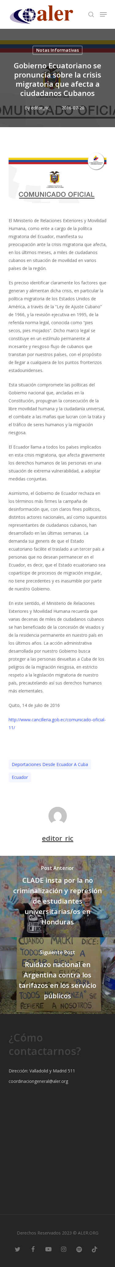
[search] (91, 14)
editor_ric (40, 108)
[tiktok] (94, 1248)
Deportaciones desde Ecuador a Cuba (50, 764)
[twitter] (17, 1248)
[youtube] (48, 1248)
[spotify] (79, 1248)
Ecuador (20, 777)
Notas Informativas (57, 50)
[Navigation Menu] (103, 14)
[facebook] (33, 1248)
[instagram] (63, 1248)
